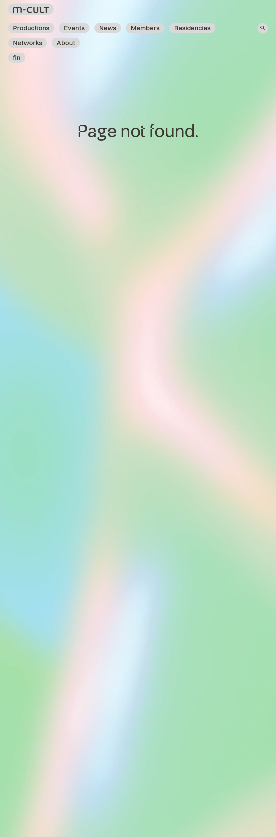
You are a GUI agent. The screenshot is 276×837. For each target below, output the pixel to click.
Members (145, 28)
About (66, 43)
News (107, 28)
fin (16, 57)
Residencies (192, 28)
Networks (27, 43)
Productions (31, 28)
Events (74, 28)
